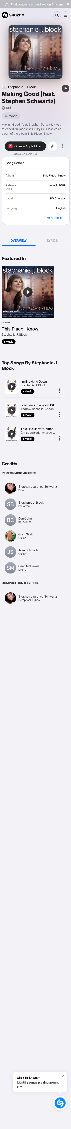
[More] (59, 391)
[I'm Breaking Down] (12, 386)
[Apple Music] (9, 341)
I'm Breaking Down (34, 381)
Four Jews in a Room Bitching (41, 405)
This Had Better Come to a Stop (43, 429)
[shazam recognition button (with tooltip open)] (60, 1103)
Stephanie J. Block (33, 385)
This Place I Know (40, 133)
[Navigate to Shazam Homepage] (13, 15)
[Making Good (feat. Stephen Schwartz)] (65, 88)
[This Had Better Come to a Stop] (12, 434)
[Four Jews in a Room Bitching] (12, 410)
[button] (68, 4)
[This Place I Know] (28, 305)
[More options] (62, 146)
